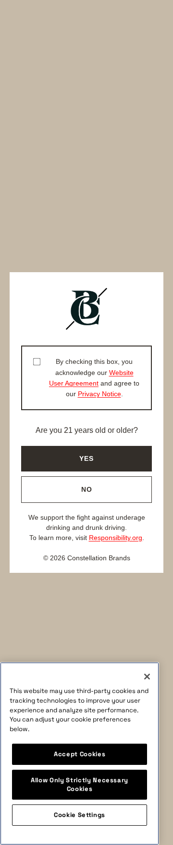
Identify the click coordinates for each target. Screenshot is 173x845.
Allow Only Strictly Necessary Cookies (79, 784)
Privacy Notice (99, 394)
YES (86, 458)
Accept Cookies (79, 754)
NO (86, 489)
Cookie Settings (79, 815)
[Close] (147, 676)
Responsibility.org (115, 537)
